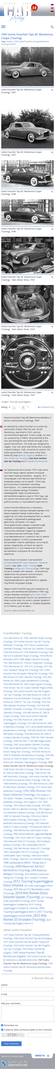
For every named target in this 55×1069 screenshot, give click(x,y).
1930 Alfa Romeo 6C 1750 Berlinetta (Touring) (25, 652)
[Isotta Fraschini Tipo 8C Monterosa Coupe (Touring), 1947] (27, 85)
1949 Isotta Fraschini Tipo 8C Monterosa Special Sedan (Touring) (28, 967)
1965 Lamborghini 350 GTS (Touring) (20, 851)
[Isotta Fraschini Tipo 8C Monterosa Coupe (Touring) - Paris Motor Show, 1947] (27, 272)
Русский (52, 4)
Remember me (11, 1025)
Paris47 (12, 44)
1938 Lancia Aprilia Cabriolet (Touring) (31, 744)
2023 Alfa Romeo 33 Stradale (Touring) (24, 917)
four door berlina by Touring (25, 457)
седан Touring (29, 565)
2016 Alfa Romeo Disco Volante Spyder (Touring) (25, 895)
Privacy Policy (17, 1056)
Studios (9, 41)
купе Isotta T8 (37, 594)
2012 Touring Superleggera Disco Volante (28, 883)
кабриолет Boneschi (25, 568)
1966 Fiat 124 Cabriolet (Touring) (35, 859)
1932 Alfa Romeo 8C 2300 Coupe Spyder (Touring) (27, 684)
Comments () (47, 407)
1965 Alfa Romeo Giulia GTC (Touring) (31, 848)
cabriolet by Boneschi (37, 461)
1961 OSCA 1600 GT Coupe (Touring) (32, 837)
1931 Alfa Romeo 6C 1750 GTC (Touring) (22, 666)
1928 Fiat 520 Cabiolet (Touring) (37, 648)
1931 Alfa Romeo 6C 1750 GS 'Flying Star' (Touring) (27, 662)
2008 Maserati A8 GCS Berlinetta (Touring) (23, 868)
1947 (16, 41)
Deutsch (52, 12)
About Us (5, 1056)
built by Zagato (26, 455)
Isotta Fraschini (25, 41)
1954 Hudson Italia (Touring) (26, 805)
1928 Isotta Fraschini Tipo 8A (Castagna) (32, 938)
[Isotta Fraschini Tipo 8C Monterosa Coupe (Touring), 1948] (27, 187)
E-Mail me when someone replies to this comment (28, 1029)
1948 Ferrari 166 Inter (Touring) (18, 769)
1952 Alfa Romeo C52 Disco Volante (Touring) (27, 792)
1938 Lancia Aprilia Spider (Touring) (20, 748)
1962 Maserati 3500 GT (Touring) (19, 841)
